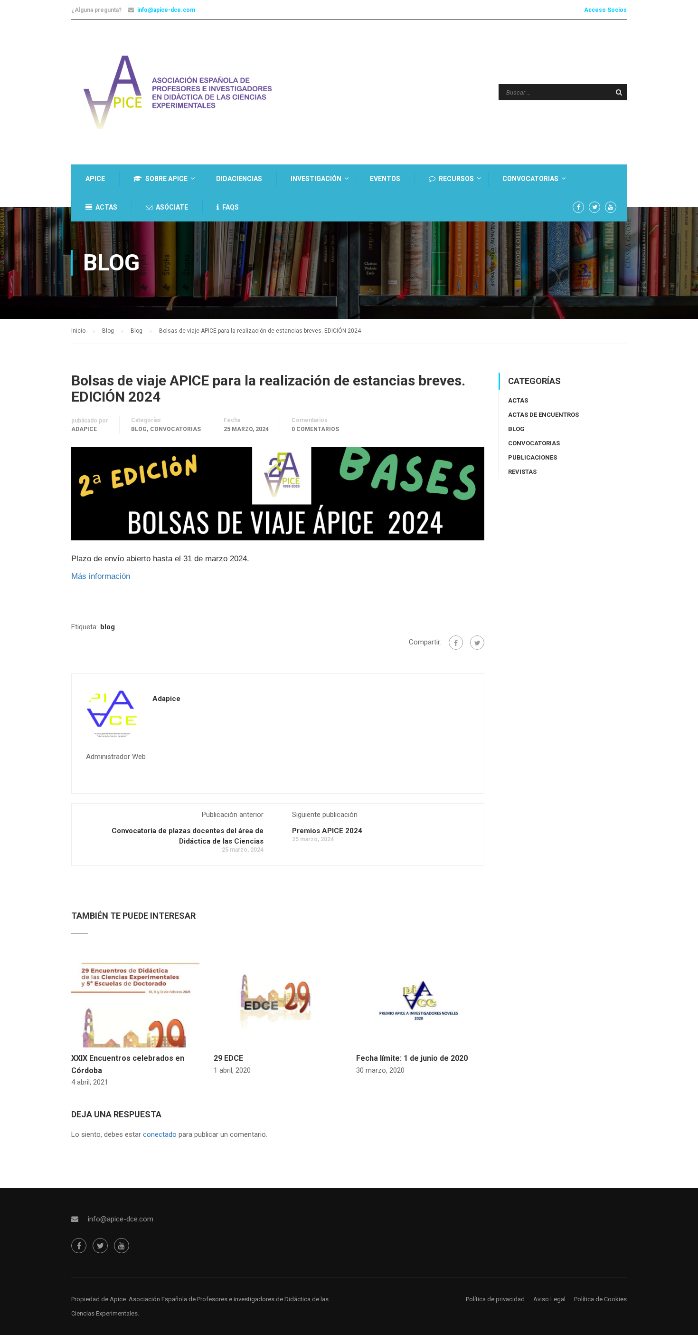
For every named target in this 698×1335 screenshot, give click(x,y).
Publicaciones (532, 457)
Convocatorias (530, 178)
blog (107, 627)
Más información (101, 576)
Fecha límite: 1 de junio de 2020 (412, 1058)
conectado (160, 1134)
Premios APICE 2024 (327, 830)
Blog (139, 429)
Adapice (84, 429)
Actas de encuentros (543, 414)
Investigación (316, 178)
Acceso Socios (605, 10)
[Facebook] (456, 642)
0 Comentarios (315, 429)
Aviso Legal (549, 1299)
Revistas (522, 471)
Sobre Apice (166, 178)
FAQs (230, 207)
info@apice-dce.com (166, 10)
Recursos (456, 178)
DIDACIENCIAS (239, 178)
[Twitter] (477, 642)
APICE (95, 178)
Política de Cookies (600, 1299)
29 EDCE (228, 1058)
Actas (106, 207)
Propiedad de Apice (98, 1299)
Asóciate (172, 207)
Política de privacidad (495, 1299)
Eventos (385, 178)
